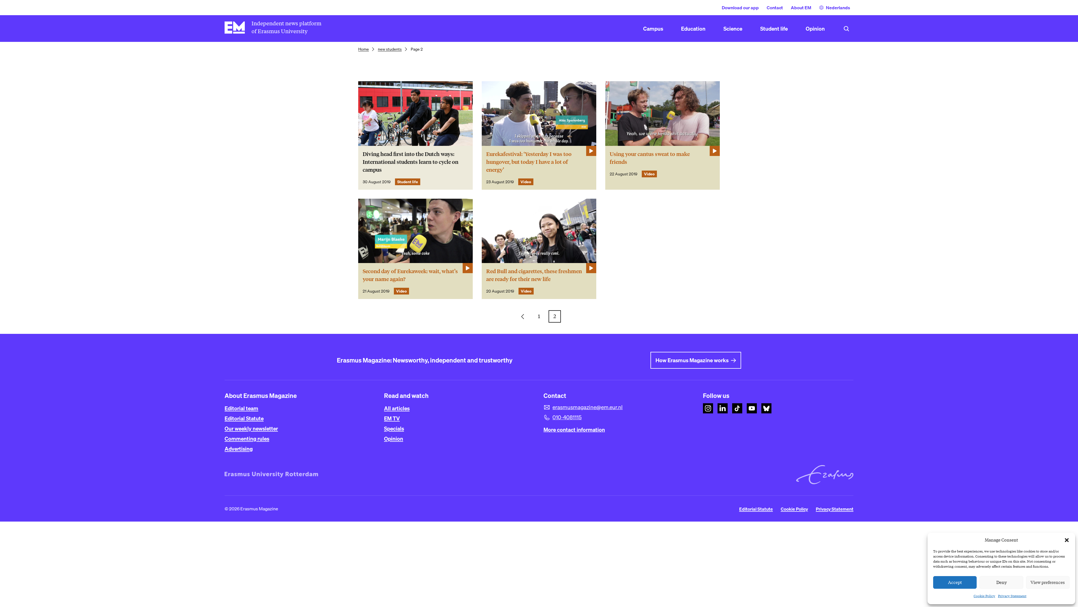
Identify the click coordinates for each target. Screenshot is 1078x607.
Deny (1001, 582)
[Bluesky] (766, 408)
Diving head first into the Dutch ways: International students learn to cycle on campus (410, 162)
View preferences (1048, 582)
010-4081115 (567, 417)
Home (363, 49)
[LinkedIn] (723, 408)
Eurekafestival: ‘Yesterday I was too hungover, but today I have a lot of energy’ (529, 162)
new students (390, 49)
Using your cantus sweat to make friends (650, 158)
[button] (1067, 540)
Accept (955, 582)
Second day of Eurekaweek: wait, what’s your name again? (410, 275)
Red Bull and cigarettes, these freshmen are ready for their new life (534, 275)
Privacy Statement (1012, 596)
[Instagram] (708, 408)
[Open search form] (846, 29)
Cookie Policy (984, 596)
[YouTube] (752, 408)
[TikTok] (737, 408)
